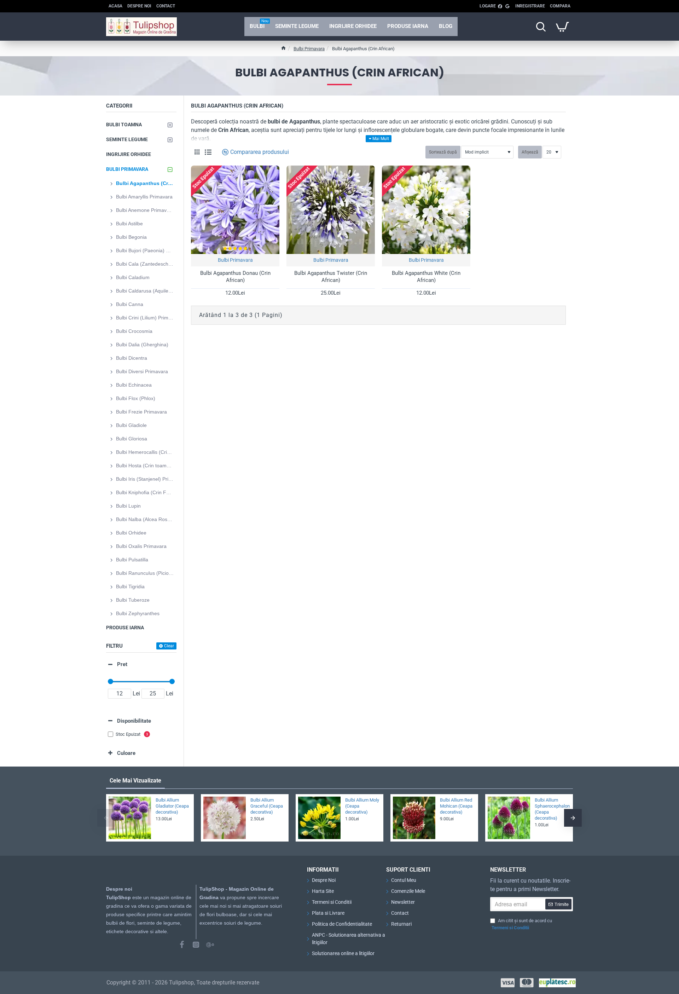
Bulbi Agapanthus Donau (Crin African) (235, 276)
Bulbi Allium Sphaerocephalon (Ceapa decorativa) (552, 809)
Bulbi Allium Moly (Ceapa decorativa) (362, 806)
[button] (106, 818)
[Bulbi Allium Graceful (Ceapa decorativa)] (224, 818)
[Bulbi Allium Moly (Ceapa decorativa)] (319, 818)
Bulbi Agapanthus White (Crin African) (426, 276)
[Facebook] (181, 944)
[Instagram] (196, 944)
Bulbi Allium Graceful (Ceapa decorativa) (266, 806)
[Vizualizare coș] (562, 26)
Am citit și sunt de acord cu (522, 924)
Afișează (530, 152)
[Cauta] (540, 26)
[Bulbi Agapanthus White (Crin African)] (426, 210)
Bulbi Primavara (309, 48)
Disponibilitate (134, 721)
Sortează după (443, 152)
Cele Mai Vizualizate (135, 780)
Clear (169, 645)
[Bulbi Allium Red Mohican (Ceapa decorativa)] (414, 818)
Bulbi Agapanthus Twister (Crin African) (330, 276)
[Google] (210, 944)
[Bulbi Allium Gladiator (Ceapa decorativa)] (130, 818)
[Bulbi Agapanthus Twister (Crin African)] (330, 210)
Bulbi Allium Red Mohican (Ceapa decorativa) (456, 806)
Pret (122, 664)
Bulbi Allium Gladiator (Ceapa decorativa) (172, 806)
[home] (283, 48)
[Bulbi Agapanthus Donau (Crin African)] (235, 210)
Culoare (126, 753)
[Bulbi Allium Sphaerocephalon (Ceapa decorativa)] (509, 818)
